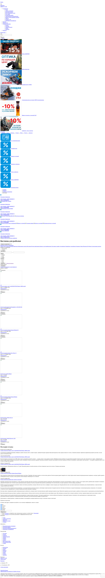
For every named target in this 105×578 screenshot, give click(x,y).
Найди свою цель (25, 69)
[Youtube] (1, 569)
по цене (2, 266)
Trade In (7, 18)
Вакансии (5, 519)
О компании (5, 8)
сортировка (3, 265)
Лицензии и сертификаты (10, 20)
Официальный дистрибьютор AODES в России (10, 571)
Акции (3, 38)
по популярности (13, 266)
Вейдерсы (16, 246)
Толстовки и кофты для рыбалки (58, 246)
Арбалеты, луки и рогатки (27, 130)
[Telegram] (4, 569)
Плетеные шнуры (14, 187)
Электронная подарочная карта (11, 16)
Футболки (89, 246)
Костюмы (29, 246)
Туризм (17, 132)
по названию (6, 266)
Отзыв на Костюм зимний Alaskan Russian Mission (10, 473)
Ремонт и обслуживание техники (12, 17)
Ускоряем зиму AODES (27, 84)
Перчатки (85, 246)
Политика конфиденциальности (9, 528)
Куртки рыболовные (35, 246)
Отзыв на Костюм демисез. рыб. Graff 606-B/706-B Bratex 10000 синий (15, 450)
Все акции (2, 131)
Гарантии (7, 29)
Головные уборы (79, 246)
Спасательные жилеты (96, 246)
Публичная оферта (7, 527)
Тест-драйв (7, 14)
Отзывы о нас (8, 19)
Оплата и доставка (7, 23)
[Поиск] (0, 36)
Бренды (4, 21)
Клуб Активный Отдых (10, 13)
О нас (6, 9)
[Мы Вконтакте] (6, 569)
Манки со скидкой (15, 156)
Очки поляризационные (8, 246)
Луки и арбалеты (14, 171)
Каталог (2, 37)
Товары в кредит (8, 27)
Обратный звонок (4, 570)
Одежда (25, 132)
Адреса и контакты (9, 10)
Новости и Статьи (6, 520)
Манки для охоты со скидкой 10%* (29, 115)
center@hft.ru (3, 559)
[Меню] (0, 3)
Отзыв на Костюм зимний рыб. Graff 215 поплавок (11, 479)
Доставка (7, 26)
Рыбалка (12, 132)
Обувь (21, 132)
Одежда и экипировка (7, 191)
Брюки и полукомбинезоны (46, 246)
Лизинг (6, 28)
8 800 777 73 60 (3, 6)
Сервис (4, 543)
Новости (5, 30)
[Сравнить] (0, 422)
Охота (8, 132)
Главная (4, 189)
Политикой (36, 513)
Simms (1, 246)
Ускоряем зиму (14, 148)
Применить (3, 263)
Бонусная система (9, 11)
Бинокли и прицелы (15, 164)
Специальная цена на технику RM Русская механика (33, 99)
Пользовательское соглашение (9, 526)
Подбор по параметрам (5, 244)
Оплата (6, 25)
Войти (1, 2)
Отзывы (4, 521)
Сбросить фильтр (9, 263)
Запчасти (31, 132)
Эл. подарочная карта (15, 140)
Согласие (7, 513)
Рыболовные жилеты (22, 246)
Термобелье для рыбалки (70, 246)
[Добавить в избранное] (1, 422)
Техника (3, 132)
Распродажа (5, 22)
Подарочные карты (9, 15)
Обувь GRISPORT (26, 53)
